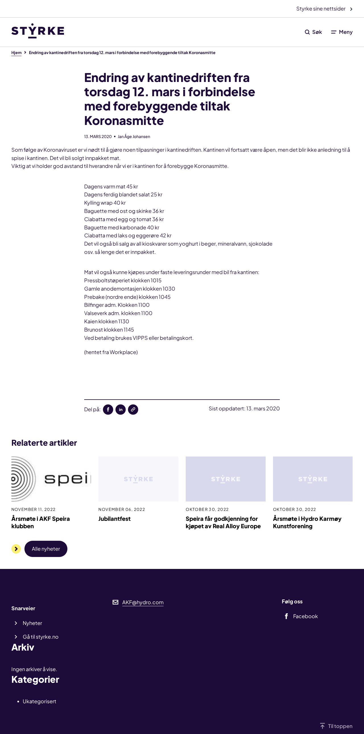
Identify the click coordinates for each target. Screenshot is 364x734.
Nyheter (32, 623)
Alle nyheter (46, 548)
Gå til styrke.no (41, 636)
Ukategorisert (39, 701)
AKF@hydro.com (143, 602)
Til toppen (340, 726)
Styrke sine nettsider (321, 8)
